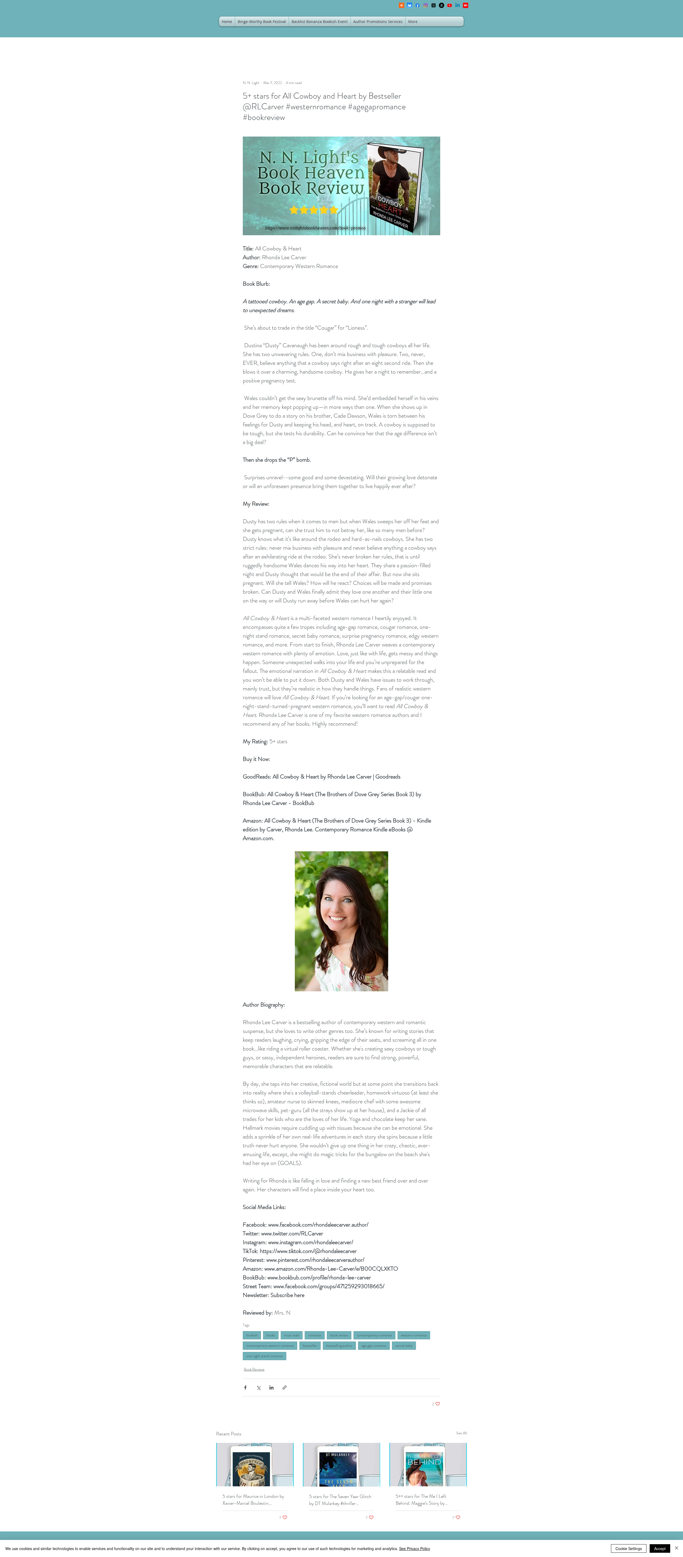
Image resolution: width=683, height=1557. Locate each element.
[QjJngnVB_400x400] (409, 5)
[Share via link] (284, 1387)
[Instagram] (425, 5)
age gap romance (374, 1345)
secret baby (403, 1345)
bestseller (310, 1345)
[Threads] (433, 5)
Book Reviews (254, 1369)
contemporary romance (374, 1335)
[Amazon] (441, 5)
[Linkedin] (457, 5)
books (271, 1335)
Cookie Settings (629, 1548)
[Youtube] (449, 5)
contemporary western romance (270, 1345)
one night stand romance (264, 1356)
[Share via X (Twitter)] (258, 1387)
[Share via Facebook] (245, 1387)
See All (461, 1433)
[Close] (676, 1548)
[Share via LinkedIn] (271, 1387)
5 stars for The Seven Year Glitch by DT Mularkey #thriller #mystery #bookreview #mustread (341, 1500)
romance (314, 1335)
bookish (251, 1335)
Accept (660, 1548)
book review (339, 1335)
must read (291, 1335)
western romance (414, 1335)
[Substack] (401, 5)
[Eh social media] (465, 5)
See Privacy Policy (414, 1548)
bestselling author (339, 1345)
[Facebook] (417, 5)
